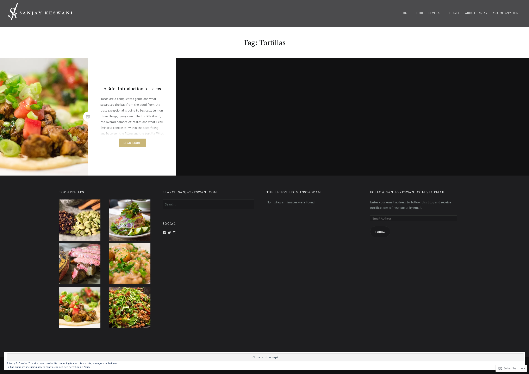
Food (419, 13)
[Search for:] (208, 204)
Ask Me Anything (507, 13)
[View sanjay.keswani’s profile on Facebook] (164, 232)
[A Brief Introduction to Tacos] (79, 308)
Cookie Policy (82, 366)
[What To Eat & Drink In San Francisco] (129, 220)
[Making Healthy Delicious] (129, 264)
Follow (380, 232)
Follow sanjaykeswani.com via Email (407, 192)
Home (405, 13)
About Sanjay (476, 13)
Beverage (436, 13)
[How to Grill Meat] (79, 264)
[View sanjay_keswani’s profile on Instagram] (174, 232)
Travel (454, 13)
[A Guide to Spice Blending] (79, 220)
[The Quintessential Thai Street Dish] (129, 308)
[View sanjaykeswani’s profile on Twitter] (169, 232)
